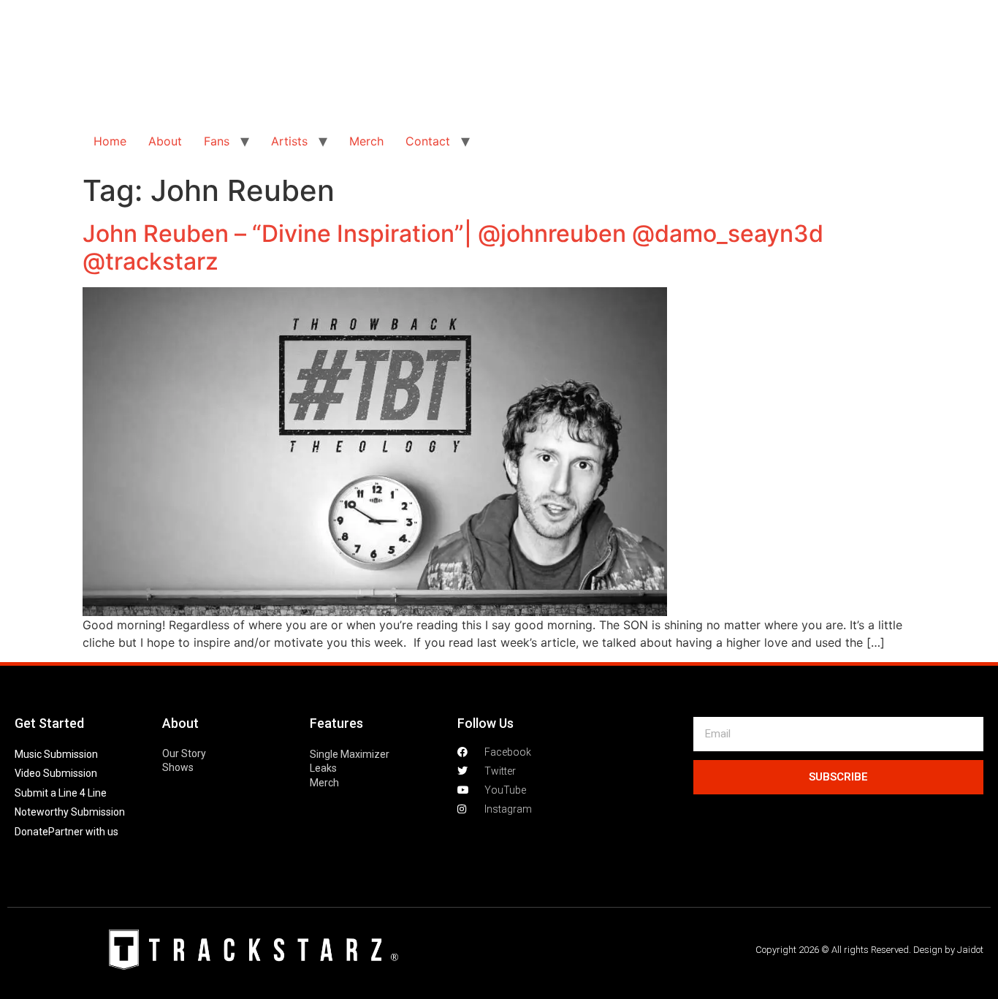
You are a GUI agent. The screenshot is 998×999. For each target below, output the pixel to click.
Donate (31, 831)
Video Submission (56, 773)
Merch (366, 141)
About (165, 141)
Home (110, 141)
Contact (427, 141)
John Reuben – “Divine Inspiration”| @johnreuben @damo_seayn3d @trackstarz (453, 247)
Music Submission (56, 754)
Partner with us (83, 831)
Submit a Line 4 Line (61, 793)
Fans (216, 141)
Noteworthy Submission (70, 812)
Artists (289, 141)
